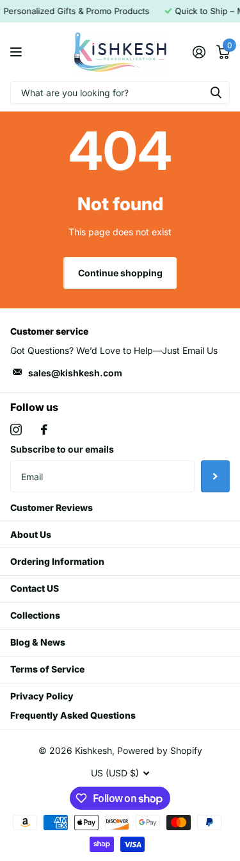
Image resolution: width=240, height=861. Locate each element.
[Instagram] (16, 429)
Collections (35, 615)
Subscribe (215, 476)
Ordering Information (57, 561)
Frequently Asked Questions (73, 715)
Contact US (34, 588)
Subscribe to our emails (62, 449)
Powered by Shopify (159, 750)
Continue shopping (120, 272)
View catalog (17, 51)
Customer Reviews (51, 507)
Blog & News (37, 642)
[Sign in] (198, 52)
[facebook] (44, 429)
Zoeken (216, 92)
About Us (30, 534)
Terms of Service (47, 669)
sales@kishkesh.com (75, 372)
